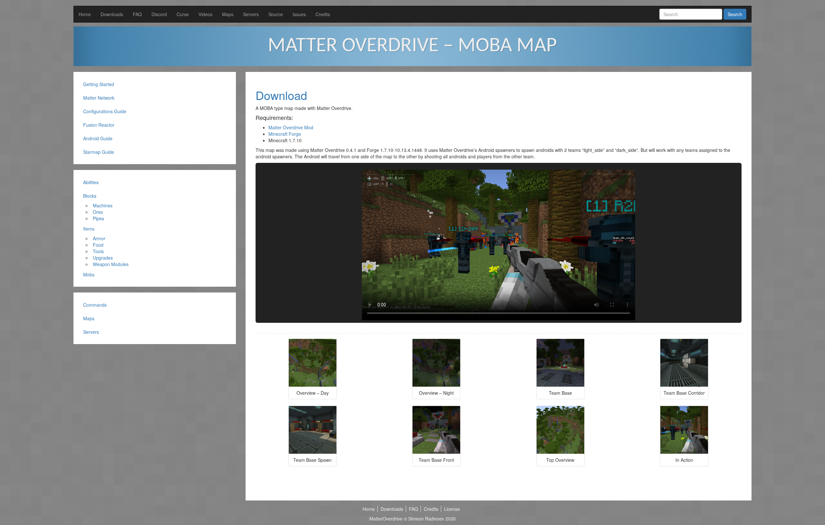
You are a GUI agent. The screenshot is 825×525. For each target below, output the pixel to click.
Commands (95, 305)
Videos (205, 14)
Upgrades (103, 257)
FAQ (137, 14)
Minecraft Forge (284, 134)
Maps (227, 14)
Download (281, 95)
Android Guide (97, 138)
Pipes (98, 218)
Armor (99, 238)
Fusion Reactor (98, 125)
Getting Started (98, 84)
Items (88, 228)
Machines (102, 205)
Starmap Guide (98, 152)
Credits (322, 14)
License (452, 509)
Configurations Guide (104, 111)
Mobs (88, 274)
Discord (159, 14)
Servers (251, 14)
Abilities (91, 182)
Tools (98, 251)
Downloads (112, 14)
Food (98, 245)
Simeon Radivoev (426, 518)
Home (85, 14)
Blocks (89, 196)
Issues (299, 14)
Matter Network (98, 97)
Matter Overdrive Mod (290, 127)
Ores (98, 212)
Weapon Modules (111, 264)
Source (275, 14)
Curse (183, 14)
